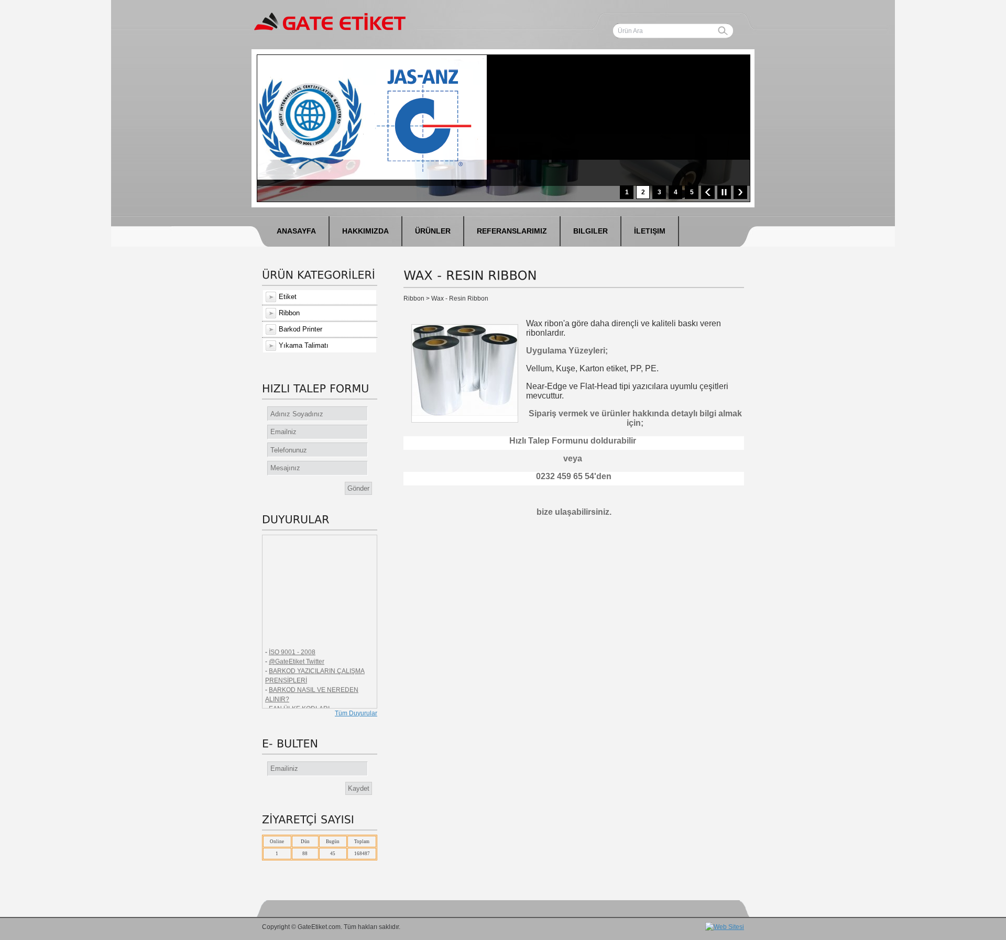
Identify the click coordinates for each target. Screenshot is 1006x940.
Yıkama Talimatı (304, 345)
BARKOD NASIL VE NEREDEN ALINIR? (311, 688)
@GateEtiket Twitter (296, 655)
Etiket (288, 297)
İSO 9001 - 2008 (292, 646)
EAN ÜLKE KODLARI (299, 702)
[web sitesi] (724, 928)
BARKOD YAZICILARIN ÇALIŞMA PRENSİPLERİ (315, 669)
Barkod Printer (300, 329)
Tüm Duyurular (356, 713)
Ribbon (289, 313)
